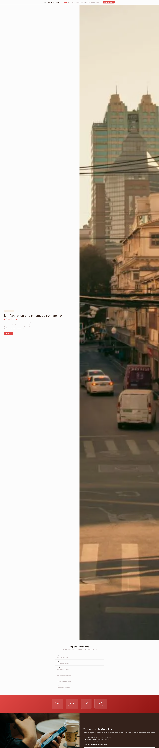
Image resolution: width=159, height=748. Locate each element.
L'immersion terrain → (109, 2)
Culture (73, 2)
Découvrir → (8, 333)
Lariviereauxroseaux (52, 2)
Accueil (65, 2)
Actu (69, 2)
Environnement (92, 2)
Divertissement (79, 2)
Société (97, 2)
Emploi (85, 2)
